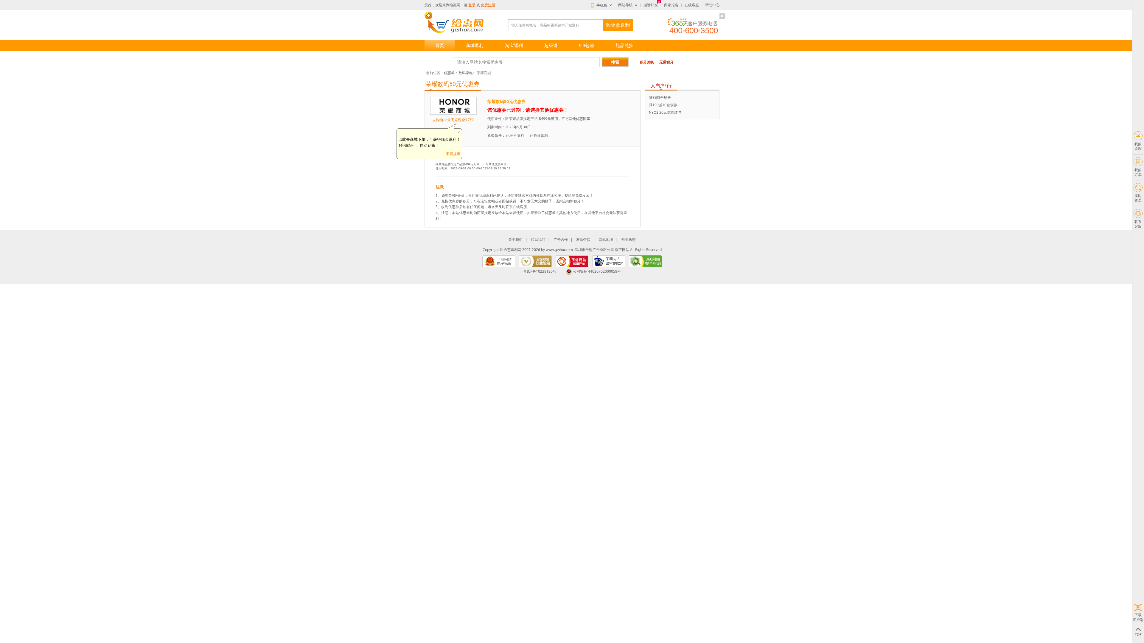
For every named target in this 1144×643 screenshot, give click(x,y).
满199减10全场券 (663, 104)
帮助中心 (712, 5)
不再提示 (453, 153)
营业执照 (628, 239)
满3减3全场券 (660, 97)
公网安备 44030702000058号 (597, 271)
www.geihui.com (559, 249)
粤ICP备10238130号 (539, 271)
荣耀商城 (484, 72)
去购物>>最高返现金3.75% (453, 120)
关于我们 (515, 239)
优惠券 (449, 72)
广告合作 (561, 239)
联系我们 (538, 239)
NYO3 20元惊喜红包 (665, 112)
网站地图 (606, 239)
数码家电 (465, 72)
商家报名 (671, 5)
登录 (471, 5)
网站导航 (625, 5)
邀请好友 (651, 5)
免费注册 (488, 5)
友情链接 (583, 239)
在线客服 (692, 5)
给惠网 (455, 5)
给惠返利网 (512, 249)
